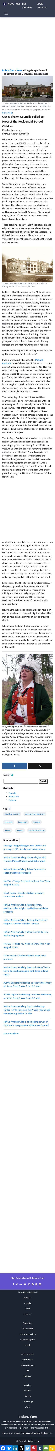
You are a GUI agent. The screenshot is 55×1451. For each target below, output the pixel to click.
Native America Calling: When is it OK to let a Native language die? (26, 934)
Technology (27, 1401)
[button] (27, 89)
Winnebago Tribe (41, 1428)
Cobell (27, 1309)
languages (22, 822)
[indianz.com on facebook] (14, 1284)
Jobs (18, 4)
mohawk (36, 822)
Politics (27, 1390)
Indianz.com (33, 1441)
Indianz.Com (8, 70)
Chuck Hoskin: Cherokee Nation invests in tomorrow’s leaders (24, 895)
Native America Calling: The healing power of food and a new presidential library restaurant (26, 1023)
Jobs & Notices (27, 1365)
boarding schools (12, 814)
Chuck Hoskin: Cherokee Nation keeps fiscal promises (25, 957)
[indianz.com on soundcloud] (21, 1284)
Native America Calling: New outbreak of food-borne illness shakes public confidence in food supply (27, 971)
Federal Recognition (27, 1334)
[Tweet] (40, 766)
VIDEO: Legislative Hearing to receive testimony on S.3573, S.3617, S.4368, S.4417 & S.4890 (27, 996)
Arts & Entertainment (27, 1292)
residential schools (37, 830)
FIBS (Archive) (27, 5)
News (11, 4)
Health (27, 1345)
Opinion (12, 800)
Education (14, 797)
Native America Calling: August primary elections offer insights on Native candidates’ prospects (26, 908)
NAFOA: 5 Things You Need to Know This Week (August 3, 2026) (27, 945)
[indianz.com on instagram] (29, 1284)
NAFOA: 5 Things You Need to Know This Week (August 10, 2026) (27, 883)
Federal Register (27, 1339)
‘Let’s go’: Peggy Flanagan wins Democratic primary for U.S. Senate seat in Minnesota (25, 847)
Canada (12, 793)
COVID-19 (27, 1314)
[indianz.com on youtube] (25, 1284)
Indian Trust (27, 1359)
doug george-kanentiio (35, 814)
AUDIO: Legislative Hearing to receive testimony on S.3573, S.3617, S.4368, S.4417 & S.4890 (27, 984)
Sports (27, 1396)
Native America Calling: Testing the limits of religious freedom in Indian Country (26, 922)
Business (28, 1298)
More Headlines (11, 1034)
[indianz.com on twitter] (17, 1284)
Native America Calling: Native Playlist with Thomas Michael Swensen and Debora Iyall (25, 859)
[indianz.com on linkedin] (40, 1284)
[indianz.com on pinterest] (33, 1284)
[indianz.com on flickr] (36, 1284)
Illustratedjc (7, 113)
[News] (4, 4)
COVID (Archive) (41, 5)
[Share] (14, 766)
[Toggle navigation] (6, 13)
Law (27, 1370)
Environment (27, 1329)
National (27, 1376)
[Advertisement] (27, 40)
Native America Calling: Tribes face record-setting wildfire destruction (25, 871)
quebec (8, 830)
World (27, 1407)
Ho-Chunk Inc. (35, 1424)
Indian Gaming (27, 1354)
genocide (8, 822)
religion (20, 830)
